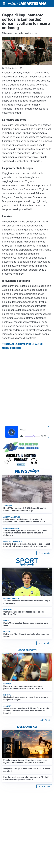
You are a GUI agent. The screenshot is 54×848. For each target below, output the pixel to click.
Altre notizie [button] (44, 553)
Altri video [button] (45, 720)
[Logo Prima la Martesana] (27, 3)
